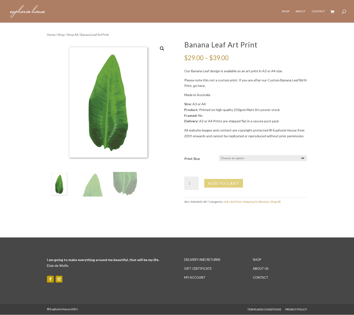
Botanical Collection (256, 201)
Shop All (72, 35)
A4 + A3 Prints (233, 201)
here (201, 86)
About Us (261, 268)
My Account (194, 277)
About (300, 11)
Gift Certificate (198, 268)
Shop (285, 11)
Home (51, 35)
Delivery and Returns (202, 260)
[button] (162, 48)
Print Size (192, 159)
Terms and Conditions (264, 309)
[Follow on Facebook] (50, 279)
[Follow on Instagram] (59, 279)
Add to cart (223, 183)
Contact (318, 11)
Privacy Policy (296, 309)
